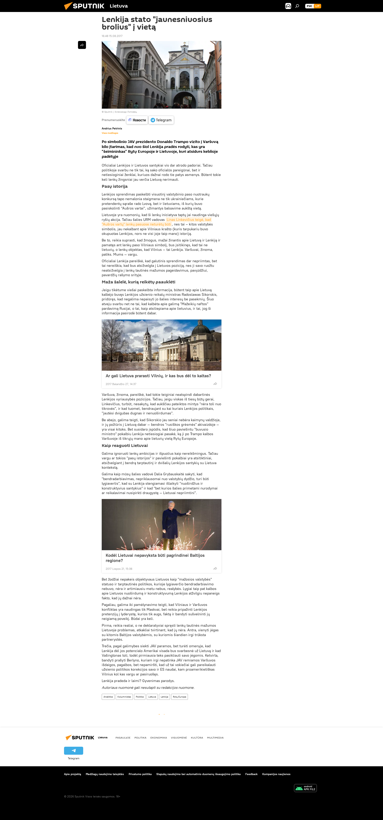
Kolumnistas (124, 696)
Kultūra (197, 737)
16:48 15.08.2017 (112, 36)
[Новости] (137, 120)
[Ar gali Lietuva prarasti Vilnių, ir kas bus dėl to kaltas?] (161, 345)
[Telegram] (161, 120)
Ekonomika (158, 737)
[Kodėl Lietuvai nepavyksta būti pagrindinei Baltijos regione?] (161, 524)
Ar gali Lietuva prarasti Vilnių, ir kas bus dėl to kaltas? (158, 375)
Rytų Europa (179, 696)
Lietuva (152, 696)
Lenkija (164, 696)
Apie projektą (72, 774)
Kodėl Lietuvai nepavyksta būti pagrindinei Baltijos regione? (155, 558)
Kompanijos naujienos (276, 774)
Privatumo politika (140, 774)
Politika (140, 696)
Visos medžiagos (110, 133)
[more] (215, 384)
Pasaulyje (122, 737)
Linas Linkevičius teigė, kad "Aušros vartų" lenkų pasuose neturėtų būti (157, 221)
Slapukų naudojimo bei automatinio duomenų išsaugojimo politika (198, 774)
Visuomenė (179, 737)
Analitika (108, 696)
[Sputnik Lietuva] (86, 11)
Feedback (251, 774)
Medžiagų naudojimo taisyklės (105, 774)
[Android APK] (305, 788)
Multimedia (215, 737)
